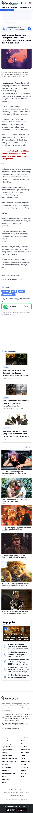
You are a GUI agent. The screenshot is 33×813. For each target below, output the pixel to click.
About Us (20, 796)
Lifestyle (6, 367)
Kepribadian (12, 23)
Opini (23, 756)
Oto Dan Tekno (6, 756)
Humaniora (5, 770)
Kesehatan (25, 753)
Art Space (24, 767)
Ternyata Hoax (26, 761)
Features (4, 764)
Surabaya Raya (25, 7)
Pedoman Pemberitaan (11, 793)
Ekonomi (4, 753)
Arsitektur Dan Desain (9, 759)
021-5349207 (20, 724)
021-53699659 (10, 724)
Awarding (5, 7)
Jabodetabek (6, 767)
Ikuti (26, 307)
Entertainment (26, 744)
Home (3, 23)
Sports (3, 776)
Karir (22, 776)
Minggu (23, 764)
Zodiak (3, 782)
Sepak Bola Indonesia (8, 747)
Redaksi (11, 790)
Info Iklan (13, 796)
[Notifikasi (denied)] (25, 3)
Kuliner (23, 773)
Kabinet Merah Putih (8, 761)
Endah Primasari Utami (13, 28)
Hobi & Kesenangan (8, 773)
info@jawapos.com (12, 728)
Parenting (24, 770)
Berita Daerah (26, 741)
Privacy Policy (19, 790)
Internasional (25, 750)
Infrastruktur (5, 779)
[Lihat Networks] (21, 3)
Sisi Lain (23, 759)
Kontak (22, 793)
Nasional (14, 7)
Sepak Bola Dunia (7, 750)
